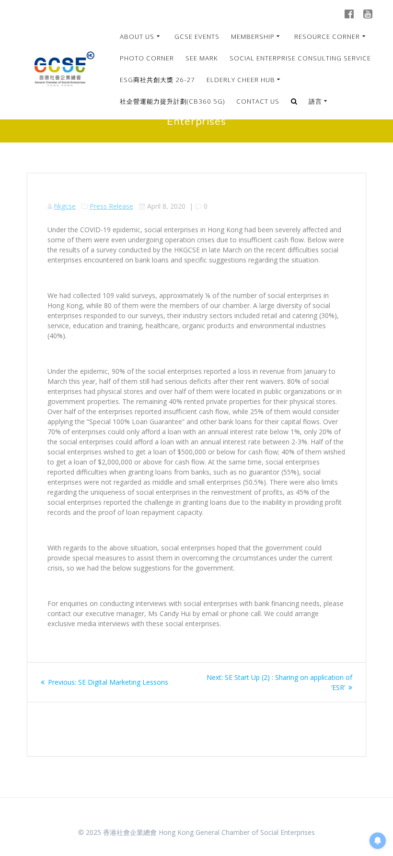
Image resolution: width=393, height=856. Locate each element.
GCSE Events (197, 36)
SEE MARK (201, 58)
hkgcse (65, 206)
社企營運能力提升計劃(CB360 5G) (172, 101)
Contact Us (257, 101)
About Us (137, 36)
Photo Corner (147, 58)
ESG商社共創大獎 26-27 (157, 79)
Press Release (111, 206)
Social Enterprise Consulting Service (300, 58)
